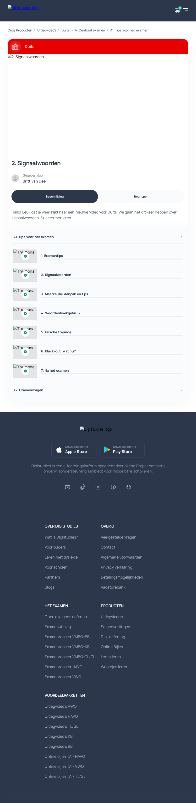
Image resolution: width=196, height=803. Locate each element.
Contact (108, 547)
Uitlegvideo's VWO (61, 706)
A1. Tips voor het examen (129, 30)
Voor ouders (55, 547)
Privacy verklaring (116, 567)
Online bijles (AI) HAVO (65, 756)
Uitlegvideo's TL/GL (61, 726)
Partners (52, 577)
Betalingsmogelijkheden (122, 577)
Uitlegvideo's (46, 30)
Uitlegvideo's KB (59, 736)
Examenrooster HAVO (63, 666)
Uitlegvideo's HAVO (61, 716)
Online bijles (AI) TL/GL (65, 776)
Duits (65, 30)
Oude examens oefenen (66, 616)
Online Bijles (112, 646)
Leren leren (111, 656)
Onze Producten (20, 30)
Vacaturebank (113, 587)
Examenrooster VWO (63, 676)
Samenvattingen (115, 626)
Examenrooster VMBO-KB (67, 646)
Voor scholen (56, 567)
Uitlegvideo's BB (59, 746)
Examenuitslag (58, 626)
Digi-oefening (113, 636)
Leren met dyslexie (61, 557)
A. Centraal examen (90, 30)
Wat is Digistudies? (61, 537)
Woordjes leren (114, 666)
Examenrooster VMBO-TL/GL (70, 656)
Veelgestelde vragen (118, 537)
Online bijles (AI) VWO (64, 766)
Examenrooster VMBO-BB (67, 636)
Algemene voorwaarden (121, 557)
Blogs (49, 587)
